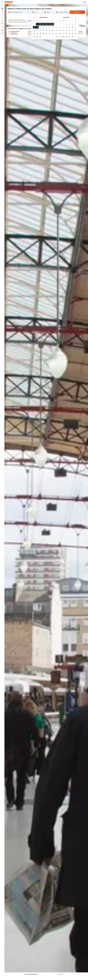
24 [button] (43, 33)
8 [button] (37, 27)
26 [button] (49, 33)
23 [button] (40, 33)
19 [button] (49, 30)
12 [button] (49, 27)
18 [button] (46, 30)
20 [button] (52, 30)
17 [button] (43, 30)
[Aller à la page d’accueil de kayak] (9, 2)
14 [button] (34, 30)
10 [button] (43, 27)
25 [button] (46, 33)
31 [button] (72, 36)
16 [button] (40, 30)
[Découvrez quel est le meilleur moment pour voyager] (2, 23)
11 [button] (46, 27)
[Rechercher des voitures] (2, 11)
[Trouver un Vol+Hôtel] (2, 14)
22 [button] (37, 33)
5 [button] (49, 24)
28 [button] (34, 36)
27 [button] (52, 33)
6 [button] (52, 24)
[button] (2, 2)
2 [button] (40, 24)
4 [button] (46, 24)
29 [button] (37, 36)
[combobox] (20, 12)
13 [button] (52, 27)
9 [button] (40, 27)
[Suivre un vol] (2, 20)
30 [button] (40, 36)
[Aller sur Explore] (2, 17)
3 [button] (43, 24)
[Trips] (2, 27)
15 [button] (37, 30)
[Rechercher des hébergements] (2, 8)
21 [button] (34, 33)
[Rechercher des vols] (2, 6)
